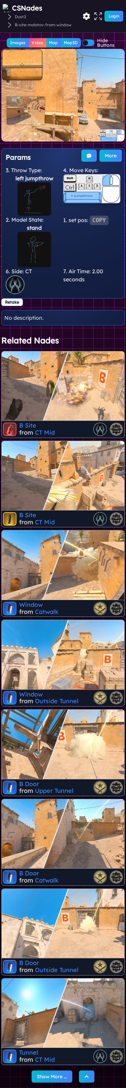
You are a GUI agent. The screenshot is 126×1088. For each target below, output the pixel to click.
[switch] (88, 42)
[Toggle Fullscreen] (98, 16)
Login (114, 16)
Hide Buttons (106, 43)
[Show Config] (86, 16)
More (111, 156)
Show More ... (52, 1077)
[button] (63, 95)
